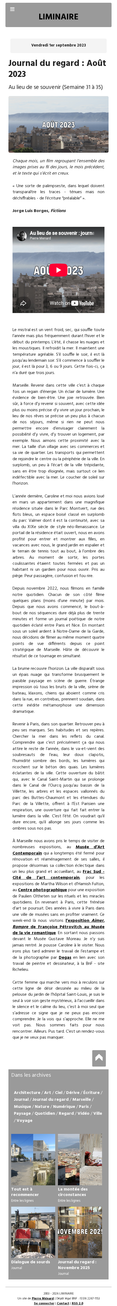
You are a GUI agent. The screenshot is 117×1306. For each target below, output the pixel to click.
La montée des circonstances (73, 1192)
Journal (21, 1099)
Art (47, 1092)
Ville (97, 1113)
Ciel (58, 1092)
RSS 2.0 (77, 1303)
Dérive (72, 1092)
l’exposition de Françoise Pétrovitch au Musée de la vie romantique (58, 927)
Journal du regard (50, 1099)
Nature (42, 1106)
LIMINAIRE (58, 17)
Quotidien (45, 1113)
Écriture (91, 1092)
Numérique (64, 1106)
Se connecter (44, 1303)
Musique (22, 1106)
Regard (66, 1113)
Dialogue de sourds (30, 1262)
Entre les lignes (22, 1201)
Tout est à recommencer (25, 1192)
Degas (65, 957)
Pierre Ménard (43, 1298)
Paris (84, 1106)
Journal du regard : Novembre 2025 (77, 1265)
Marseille (81, 1099)
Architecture (27, 1092)
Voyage (24, 1120)
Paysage (22, 1113)
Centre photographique (42, 890)
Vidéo (84, 1113)
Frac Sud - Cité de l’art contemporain (58, 874)
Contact (63, 1303)
